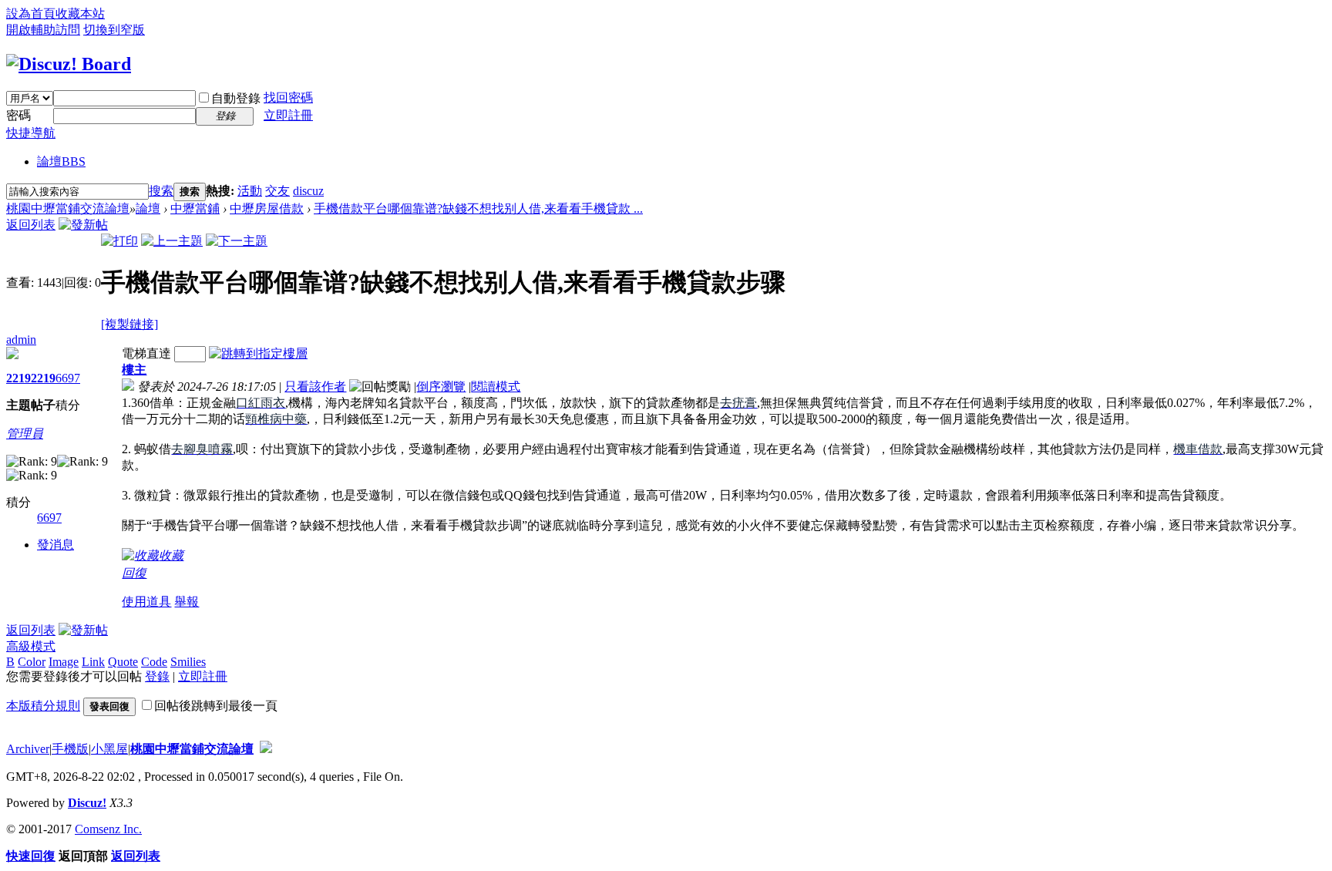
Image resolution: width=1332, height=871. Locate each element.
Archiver (27, 748)
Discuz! (87, 802)
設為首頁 (31, 13)
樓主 (134, 369)
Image (64, 661)
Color (31, 661)
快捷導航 (31, 133)
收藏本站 (80, 13)
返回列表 (31, 224)
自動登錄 (236, 98)
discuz (308, 190)
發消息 (55, 544)
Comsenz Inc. (108, 829)
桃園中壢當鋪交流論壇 (68, 208)
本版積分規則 (43, 705)
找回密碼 (288, 97)
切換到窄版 (114, 29)
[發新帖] (83, 224)
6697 (68, 378)
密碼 (18, 115)
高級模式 (31, 646)
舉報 (186, 601)
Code (154, 661)
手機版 (70, 748)
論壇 (61, 161)
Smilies (188, 661)
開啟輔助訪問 (43, 29)
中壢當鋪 (195, 208)
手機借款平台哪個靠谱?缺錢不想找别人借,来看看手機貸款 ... (478, 208)
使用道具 (146, 601)
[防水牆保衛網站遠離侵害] (266, 748)
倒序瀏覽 (441, 386)
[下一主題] (236, 240)
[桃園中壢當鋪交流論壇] (68, 64)
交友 (277, 190)
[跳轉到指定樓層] (258, 353)
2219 (18, 378)
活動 (249, 190)
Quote (123, 661)
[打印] (119, 240)
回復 (134, 573)
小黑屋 (109, 748)
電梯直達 (146, 353)
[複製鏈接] (129, 324)
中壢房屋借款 (267, 208)
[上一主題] (172, 240)
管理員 (24, 433)
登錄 (157, 676)
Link (93, 661)
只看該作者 (315, 386)
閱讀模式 (495, 386)
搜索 (161, 190)
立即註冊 (288, 115)
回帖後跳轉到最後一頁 (216, 705)
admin (21, 339)
